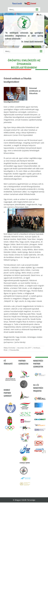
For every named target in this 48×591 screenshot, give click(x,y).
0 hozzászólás (14, 350)
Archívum (36, 348)
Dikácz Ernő (8, 348)
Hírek (5, 350)
